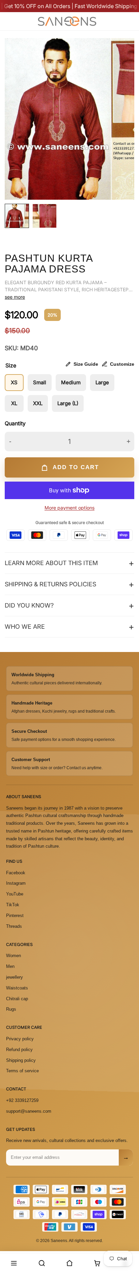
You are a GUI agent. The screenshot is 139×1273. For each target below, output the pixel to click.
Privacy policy (20, 1038)
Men (10, 966)
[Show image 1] (17, 216)
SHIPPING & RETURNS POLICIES (50, 584)
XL (14, 403)
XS (14, 382)
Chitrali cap (17, 998)
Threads (14, 926)
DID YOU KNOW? (29, 605)
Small (39, 382)
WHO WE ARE (25, 626)
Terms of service (22, 1070)
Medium (71, 382)
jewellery (14, 977)
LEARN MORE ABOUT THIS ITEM (51, 562)
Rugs (11, 1009)
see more (15, 297)
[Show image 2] (44, 216)
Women (13, 955)
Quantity (15, 423)
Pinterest (15, 915)
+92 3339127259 (22, 1100)
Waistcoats (17, 987)
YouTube (14, 893)
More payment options (69, 508)
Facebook (15, 872)
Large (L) (67, 403)
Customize (122, 364)
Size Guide (86, 364)
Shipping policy (21, 1060)
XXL (38, 403)
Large (102, 382)
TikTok (12, 904)
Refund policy (19, 1049)
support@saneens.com (28, 1111)
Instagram (16, 883)
